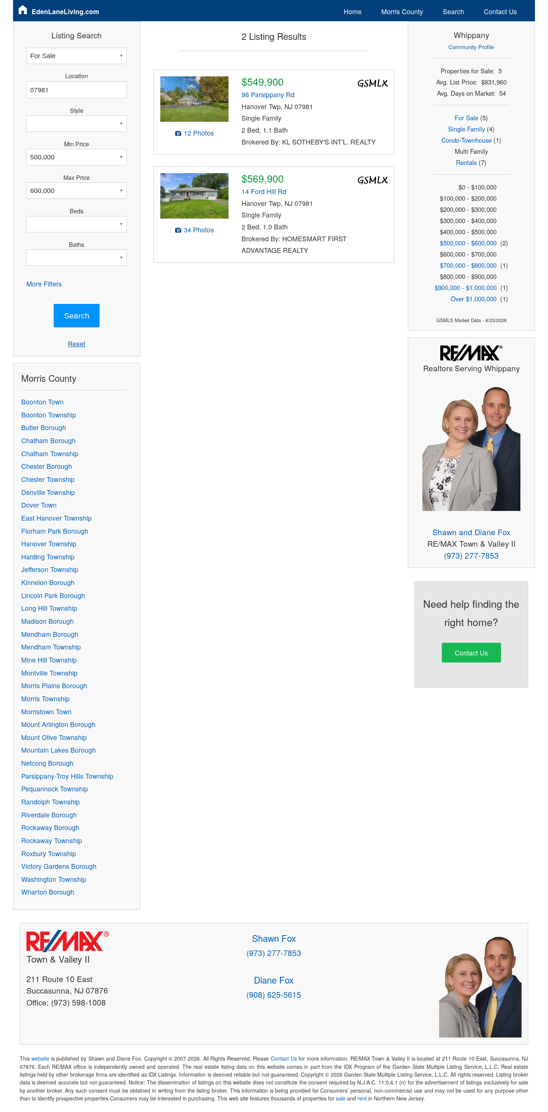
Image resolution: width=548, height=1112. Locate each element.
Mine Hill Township (49, 659)
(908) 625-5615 (273, 994)
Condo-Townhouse (466, 140)
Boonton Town (42, 401)
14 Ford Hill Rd (264, 191)
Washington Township (53, 879)
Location (76, 76)
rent (362, 1098)
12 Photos (199, 132)
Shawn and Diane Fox (471, 531)
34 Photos (199, 229)
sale (341, 1098)
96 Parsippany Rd (268, 94)
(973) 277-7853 (471, 555)
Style (77, 110)
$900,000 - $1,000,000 (466, 287)
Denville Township (48, 492)
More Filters (44, 283)
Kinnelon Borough (48, 582)
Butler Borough (43, 427)
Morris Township (45, 698)
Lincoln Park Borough (53, 595)
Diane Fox (274, 979)
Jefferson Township (49, 569)
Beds (77, 211)
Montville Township (49, 672)
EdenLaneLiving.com (65, 11)
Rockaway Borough (50, 827)
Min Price (76, 144)
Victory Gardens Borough (59, 866)
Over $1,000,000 (474, 298)
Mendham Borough (49, 634)
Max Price (76, 177)
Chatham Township (49, 453)
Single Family (466, 128)
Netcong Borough (47, 763)
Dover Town (39, 504)
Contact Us (500, 11)
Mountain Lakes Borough (58, 749)
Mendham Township (51, 646)
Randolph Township (50, 801)
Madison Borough (47, 621)
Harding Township (48, 556)
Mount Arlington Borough (58, 724)
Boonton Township (48, 414)
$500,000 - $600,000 (468, 242)
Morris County (402, 11)
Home (353, 11)
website (40, 1058)
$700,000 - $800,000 (468, 265)
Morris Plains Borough (54, 685)
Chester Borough (46, 466)
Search (453, 11)
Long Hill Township (49, 608)
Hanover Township (48, 543)
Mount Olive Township (54, 737)
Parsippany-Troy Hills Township (67, 776)
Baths (76, 244)
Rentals (466, 162)
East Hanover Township (56, 517)
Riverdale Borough (49, 814)
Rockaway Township (51, 840)
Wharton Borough (47, 891)
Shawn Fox (274, 937)
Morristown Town (46, 711)
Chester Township (48, 479)
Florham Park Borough (54, 531)
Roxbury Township (48, 853)
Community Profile (471, 47)
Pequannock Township (54, 788)
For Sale (466, 117)
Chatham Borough (48, 440)
